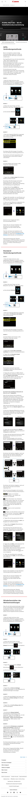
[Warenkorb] (2, 2)
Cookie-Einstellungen (14, 786)
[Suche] (5, 2)
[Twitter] (17, 792)
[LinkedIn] (14, 792)
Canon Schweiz (13, 789)
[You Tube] (20, 792)
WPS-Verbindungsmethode (8, 42)
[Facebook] (7, 792)
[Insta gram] (10, 792)
